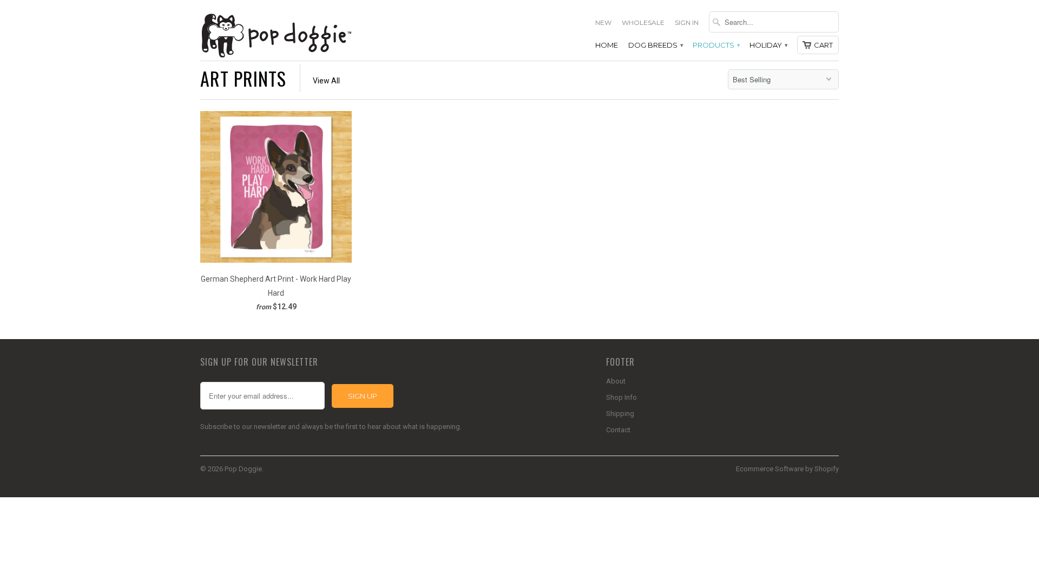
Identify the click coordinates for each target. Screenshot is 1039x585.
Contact (618, 430)
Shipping (620, 414)
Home (606, 45)
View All (326, 80)
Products (716, 45)
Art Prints (243, 78)
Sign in (687, 22)
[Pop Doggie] (276, 34)
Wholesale (643, 22)
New (603, 22)
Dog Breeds (655, 45)
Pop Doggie (243, 469)
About (616, 381)
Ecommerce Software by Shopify (787, 469)
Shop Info (621, 397)
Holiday (768, 45)
